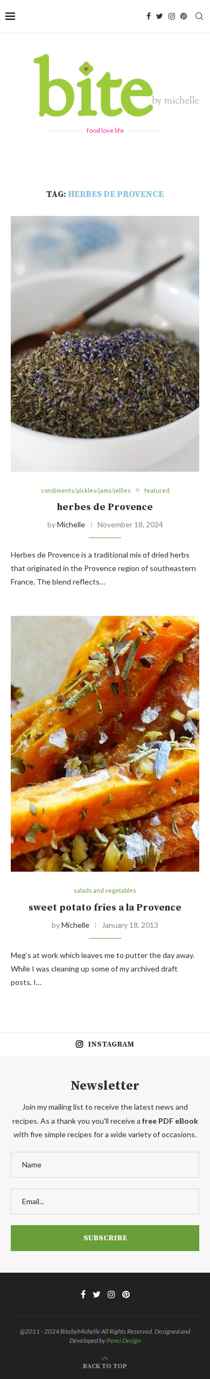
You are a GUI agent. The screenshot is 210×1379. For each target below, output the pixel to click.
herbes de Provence (105, 507)
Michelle (71, 524)
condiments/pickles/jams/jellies (86, 490)
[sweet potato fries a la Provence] (105, 744)
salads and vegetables (105, 890)
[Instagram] (172, 16)
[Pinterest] (183, 16)
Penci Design (124, 1340)
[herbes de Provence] (105, 344)
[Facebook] (148, 16)
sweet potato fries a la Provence (105, 907)
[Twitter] (159, 16)
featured (157, 490)
